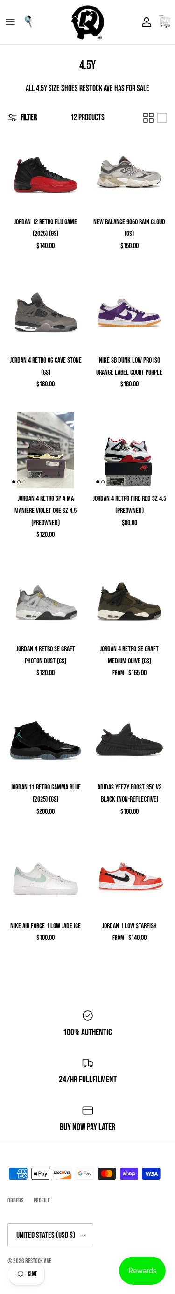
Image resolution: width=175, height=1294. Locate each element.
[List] (162, 117)
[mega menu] (10, 22)
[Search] (31, 22)
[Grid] (148, 117)
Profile (42, 1200)
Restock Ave (38, 1261)
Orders (15, 1200)
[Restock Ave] (87, 22)
